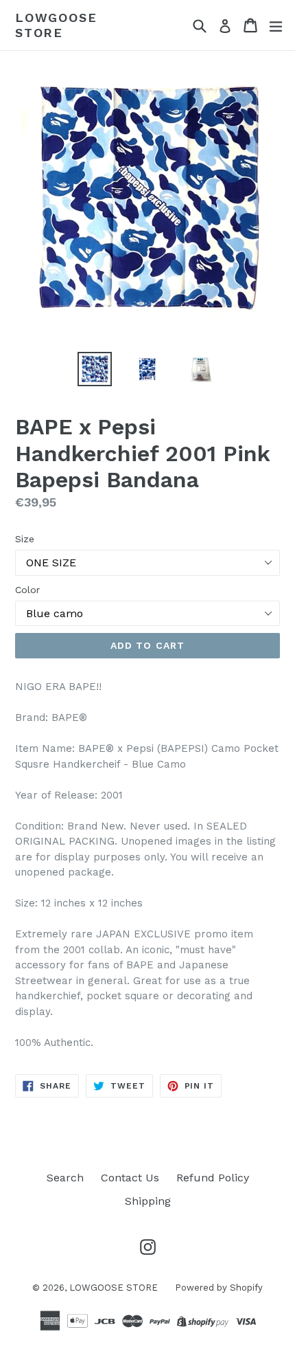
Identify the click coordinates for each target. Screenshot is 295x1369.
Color (27, 589)
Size (24, 538)
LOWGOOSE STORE (56, 25)
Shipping (148, 1200)
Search (65, 1177)
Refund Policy (212, 1177)
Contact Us (130, 1177)
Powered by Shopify (219, 1287)
